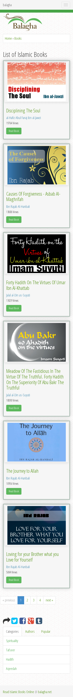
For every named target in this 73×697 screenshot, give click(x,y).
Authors (30, 631)
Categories (12, 631)
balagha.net (45, 691)
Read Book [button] (14, 131)
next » (49, 600)
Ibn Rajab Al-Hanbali (18, 206)
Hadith (10, 659)
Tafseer (10, 649)
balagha (7, 5)
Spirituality (12, 640)
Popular (45, 631)
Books (18, 38)
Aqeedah (11, 668)
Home (8, 38)
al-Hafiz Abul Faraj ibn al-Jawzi (23, 117)
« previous (9, 600)
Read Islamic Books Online (18, 691)
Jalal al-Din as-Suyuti (18, 295)
